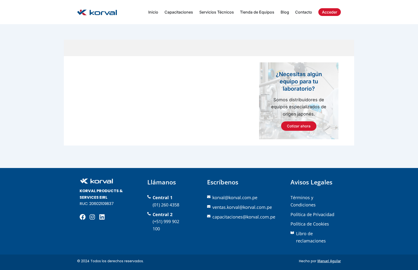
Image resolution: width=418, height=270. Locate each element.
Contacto (303, 12)
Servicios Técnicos (216, 12)
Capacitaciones (178, 12)
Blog (285, 12)
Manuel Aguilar (329, 261)
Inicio (153, 12)
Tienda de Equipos (257, 12)
